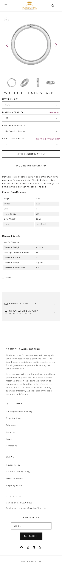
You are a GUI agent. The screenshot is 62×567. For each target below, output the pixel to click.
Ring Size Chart (14, 418)
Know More (54, 113)
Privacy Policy (13, 464)
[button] (6, 5)
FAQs (9, 438)
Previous (7, 45)
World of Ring (35, 561)
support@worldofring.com (32, 508)
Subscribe (31, 535)
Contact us (11, 445)
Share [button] (8, 277)
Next (56, 45)
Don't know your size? (48, 139)
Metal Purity (10, 99)
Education (11, 425)
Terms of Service (14, 478)
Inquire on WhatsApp (31, 165)
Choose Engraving (13, 125)
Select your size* (13, 138)
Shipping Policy (14, 485)
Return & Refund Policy (18, 471)
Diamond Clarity (12, 112)
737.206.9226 (25, 502)
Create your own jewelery (19, 411)
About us (10, 432)
